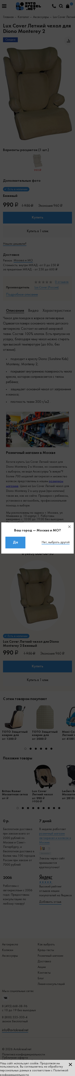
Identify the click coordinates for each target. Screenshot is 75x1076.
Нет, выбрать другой (56, 542)
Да (15, 542)
